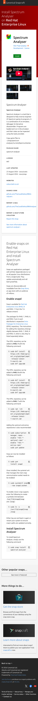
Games (27, 48)
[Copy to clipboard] (29, 351)
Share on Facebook (30, 686)
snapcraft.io (7, 650)
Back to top (6, 663)
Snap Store (25, 288)
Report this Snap (12, 219)
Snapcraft (9, 682)
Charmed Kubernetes (18, 675)
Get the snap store (13, 606)
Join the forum (6, 679)
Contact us (7, 696)
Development (18, 48)
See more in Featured (19, 575)
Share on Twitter (26, 686)
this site (16, 682)
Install (17, 56)
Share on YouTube (35, 686)
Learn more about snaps (16, 640)
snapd (3, 682)
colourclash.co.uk (12, 184)
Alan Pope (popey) (20, 46)
